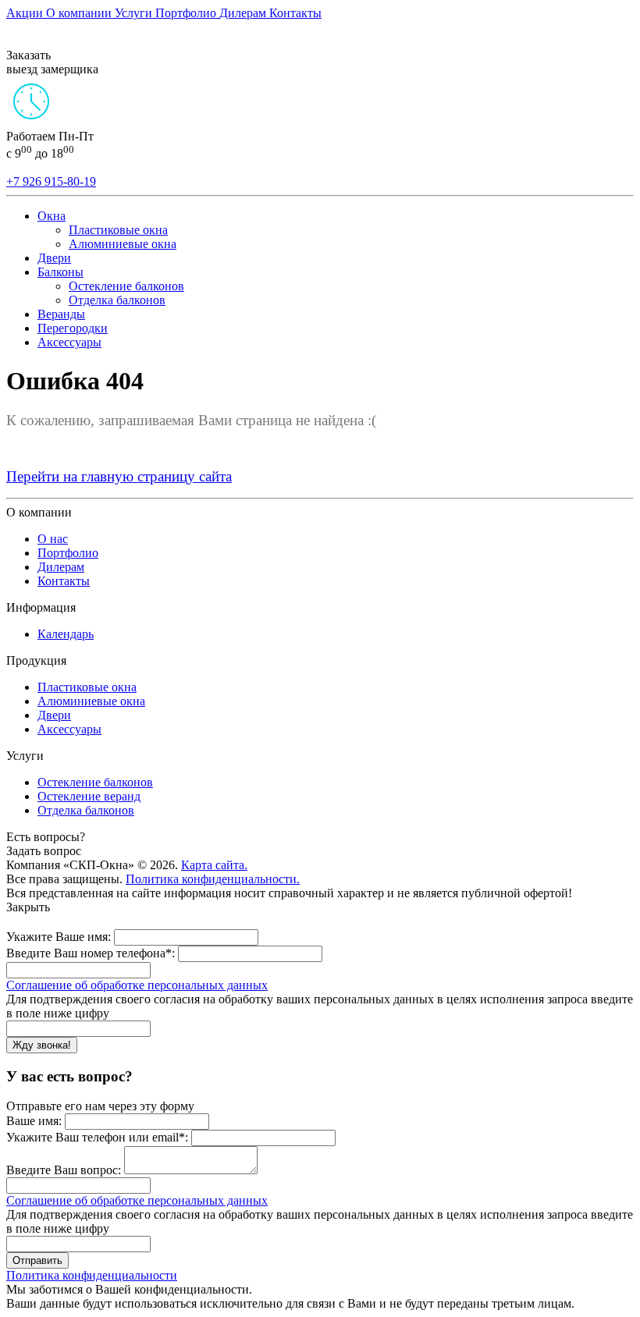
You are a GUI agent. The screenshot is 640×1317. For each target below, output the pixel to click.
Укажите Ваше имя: (58, 936)
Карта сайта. (214, 864)
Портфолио (187, 13)
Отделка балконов (117, 300)
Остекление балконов (126, 286)
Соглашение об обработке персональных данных (137, 985)
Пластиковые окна (118, 229)
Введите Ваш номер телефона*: (90, 953)
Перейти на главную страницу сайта (119, 476)
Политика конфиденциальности (91, 1275)
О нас (52, 538)
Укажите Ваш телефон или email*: (97, 1137)
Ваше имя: (34, 1120)
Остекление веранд (88, 796)
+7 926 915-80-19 (51, 181)
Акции (26, 13)
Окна (51, 215)
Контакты (295, 13)
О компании (80, 13)
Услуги (135, 13)
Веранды (61, 314)
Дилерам (244, 13)
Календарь (65, 634)
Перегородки (72, 328)
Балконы (60, 272)
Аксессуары (69, 342)
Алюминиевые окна (122, 243)
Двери (54, 257)
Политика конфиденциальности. (213, 879)
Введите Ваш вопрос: (63, 1170)
